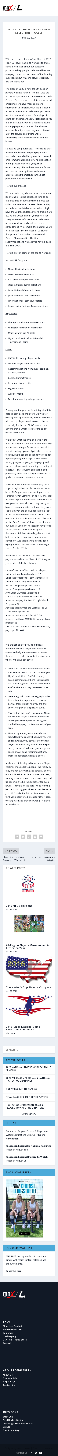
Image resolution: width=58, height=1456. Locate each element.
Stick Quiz (8, 1416)
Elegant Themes (23, 1448)
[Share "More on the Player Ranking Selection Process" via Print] (41, 837)
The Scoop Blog (11, 1430)
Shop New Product (12, 1326)
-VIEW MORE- (29, 1114)
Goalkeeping (9, 1336)
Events (6, 1427)
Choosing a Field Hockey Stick (18, 1423)
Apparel (7, 1343)
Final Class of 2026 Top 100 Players (27, 1097)
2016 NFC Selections (19, 905)
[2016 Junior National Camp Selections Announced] (29, 1008)
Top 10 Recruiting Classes (21, 1088)
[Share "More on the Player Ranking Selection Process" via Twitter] (23, 837)
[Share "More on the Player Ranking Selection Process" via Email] (35, 837)
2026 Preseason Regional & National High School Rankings (28, 1079)
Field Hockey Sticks (12, 1329)
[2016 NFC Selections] (29, 888)
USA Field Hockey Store (15, 1339)
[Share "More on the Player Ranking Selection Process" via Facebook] (17, 837)
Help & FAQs (9, 1381)
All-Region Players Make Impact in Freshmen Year (28, 946)
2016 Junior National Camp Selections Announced (23, 1028)
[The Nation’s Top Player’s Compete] (29, 969)
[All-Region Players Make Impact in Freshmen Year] (29, 927)
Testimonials (10, 1378)
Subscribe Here (13, 1271)
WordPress (49, 1448)
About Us (7, 1375)
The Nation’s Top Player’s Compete (28, 987)
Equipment (8, 1333)
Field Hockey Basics (13, 1420)
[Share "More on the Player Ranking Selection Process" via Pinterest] (29, 837)
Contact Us (9, 1385)
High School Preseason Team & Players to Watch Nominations (25, 1106)
